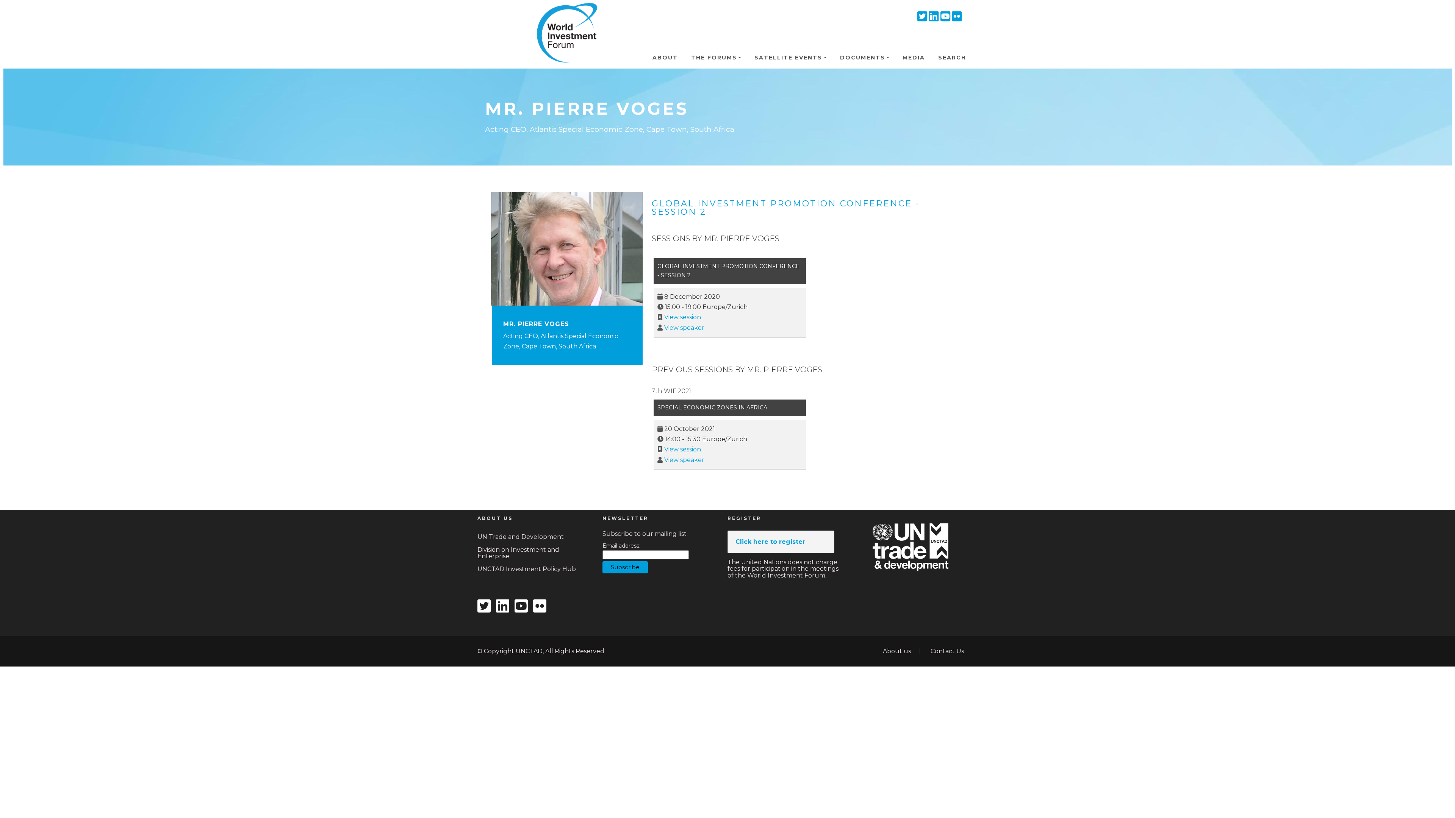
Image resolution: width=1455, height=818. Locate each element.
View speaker (684, 327)
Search (952, 57)
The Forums (714, 57)
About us (897, 651)
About (665, 57)
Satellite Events (788, 57)
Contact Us (947, 651)
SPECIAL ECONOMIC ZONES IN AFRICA (712, 407)
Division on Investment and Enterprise (518, 553)
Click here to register (770, 541)
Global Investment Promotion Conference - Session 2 (786, 207)
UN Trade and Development (520, 536)
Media (914, 57)
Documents (862, 57)
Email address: (621, 546)
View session (682, 317)
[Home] (564, 14)
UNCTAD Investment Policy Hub (526, 569)
